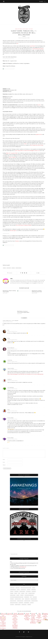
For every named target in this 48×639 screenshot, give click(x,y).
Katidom (17, 241)
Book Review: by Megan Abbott (23, 312)
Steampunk (21, 602)
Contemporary (13, 589)
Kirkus (16, 593)
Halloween (28, 591)
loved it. (39, 104)
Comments (9, 272)
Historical (34, 591)
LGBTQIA (22, 593)
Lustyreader (10, 387)
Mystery (22, 595)
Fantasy (11, 591)
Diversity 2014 (23, 589)
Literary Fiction (31, 593)
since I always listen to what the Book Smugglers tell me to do (27, 150)
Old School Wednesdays (29, 595)
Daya (8, 338)
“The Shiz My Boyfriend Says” (38, 48)
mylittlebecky (10, 347)
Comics (33, 587)
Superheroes (26, 602)
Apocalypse (12, 587)
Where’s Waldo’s (12, 157)
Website (4, 464)
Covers (18, 589)
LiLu (8, 330)
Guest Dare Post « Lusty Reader (10, 320)
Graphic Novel (22, 591)
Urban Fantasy (17, 604)
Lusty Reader (32, 45)
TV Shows (12, 604)
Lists (26, 593)
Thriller (31, 602)
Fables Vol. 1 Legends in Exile (11, 153)
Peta (8, 409)
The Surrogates (13, 230)
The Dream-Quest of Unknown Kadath (23, 225)
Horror (11, 593)
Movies (18, 595)
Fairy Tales (33, 589)
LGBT (19, 593)
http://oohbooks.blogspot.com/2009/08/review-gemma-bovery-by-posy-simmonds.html (25, 374)
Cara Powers (10, 368)
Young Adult (24, 604)
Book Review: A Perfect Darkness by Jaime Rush (37, 291)
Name (4, 459)
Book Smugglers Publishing (26, 587)
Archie (25, 143)
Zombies (29, 604)
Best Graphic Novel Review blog (36, 145)
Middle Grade (12, 595)
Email (4, 462)
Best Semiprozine (23, 566)
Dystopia (28, 589)
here (17, 43)
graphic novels (39, 134)
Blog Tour (17, 587)
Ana (38, 272)
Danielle (9, 379)
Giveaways (16, 591)
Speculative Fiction (13, 602)
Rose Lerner (10, 417)
